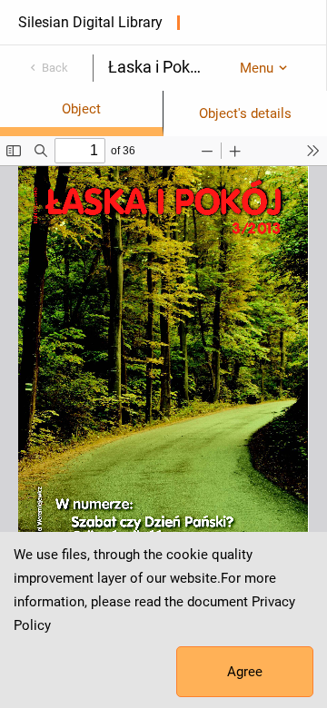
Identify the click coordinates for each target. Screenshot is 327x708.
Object (81, 109)
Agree (245, 672)
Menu (256, 68)
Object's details (245, 113)
